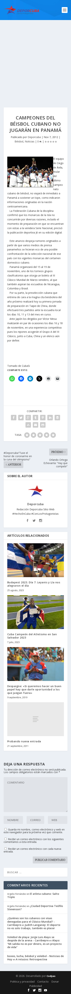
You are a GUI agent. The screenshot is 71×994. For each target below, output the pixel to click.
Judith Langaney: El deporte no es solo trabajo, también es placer (33, 926)
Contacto (43, 981)
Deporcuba (34, 137)
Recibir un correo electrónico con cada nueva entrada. (32, 850)
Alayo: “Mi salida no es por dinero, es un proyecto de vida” (34, 944)
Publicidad (35, 986)
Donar (55, 981)
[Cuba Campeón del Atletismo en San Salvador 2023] (35, 612)
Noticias (29, 141)
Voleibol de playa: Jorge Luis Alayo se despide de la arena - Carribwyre (30, 938)
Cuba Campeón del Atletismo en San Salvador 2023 (32, 635)
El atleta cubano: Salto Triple (33, 895)
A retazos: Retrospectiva (31, 959)
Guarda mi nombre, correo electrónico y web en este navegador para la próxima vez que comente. (34, 831)
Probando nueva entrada (24, 741)
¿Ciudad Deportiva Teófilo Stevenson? (35, 907)
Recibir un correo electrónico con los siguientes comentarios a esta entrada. (34, 840)
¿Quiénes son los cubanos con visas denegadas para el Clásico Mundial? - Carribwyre (31, 921)
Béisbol (19, 141)
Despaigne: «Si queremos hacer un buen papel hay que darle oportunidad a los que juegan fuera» (34, 689)
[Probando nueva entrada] (35, 719)
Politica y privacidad (22, 981)
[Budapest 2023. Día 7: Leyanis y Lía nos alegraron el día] (35, 560)
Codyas (51, 976)
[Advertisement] (35, 57)
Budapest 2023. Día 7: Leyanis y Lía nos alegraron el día (33, 584)
